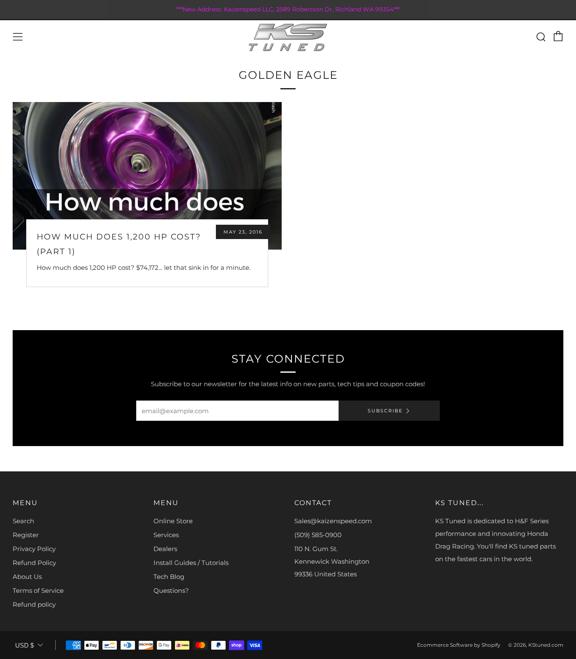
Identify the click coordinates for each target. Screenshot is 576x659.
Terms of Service (38, 590)
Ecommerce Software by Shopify (459, 645)
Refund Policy (34, 563)
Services (166, 535)
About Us (27, 577)
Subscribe (385, 411)
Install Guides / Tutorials (191, 563)
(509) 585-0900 (318, 535)
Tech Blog (168, 577)
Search (23, 521)
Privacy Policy (34, 549)
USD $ (24, 645)
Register (26, 535)
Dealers (165, 549)
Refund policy (34, 604)
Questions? (171, 590)
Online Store (173, 521)
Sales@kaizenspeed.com (333, 521)
